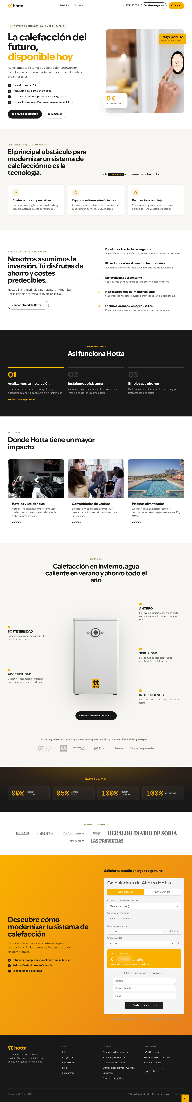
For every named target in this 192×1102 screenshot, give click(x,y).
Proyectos (80, 5)
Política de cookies (161, 1094)
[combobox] (185, 1098)
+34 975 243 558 (153, 1063)
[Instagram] (161, 1071)
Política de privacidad (138, 1094)
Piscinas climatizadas (114, 1063)
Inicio (65, 1052)
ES (185, 1098)
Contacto (176, 5)
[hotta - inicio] (15, 6)
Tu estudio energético (25, 114)
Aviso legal (179, 1094)
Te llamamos (55, 114)
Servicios (64, 5)
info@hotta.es (151, 1052)
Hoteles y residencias (114, 1058)
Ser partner (68, 1073)
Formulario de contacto (157, 1058)
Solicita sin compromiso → (22, 400)
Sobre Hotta (68, 1063)
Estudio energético (154, 5)
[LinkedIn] (147, 1071)
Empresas (108, 1073)
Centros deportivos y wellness (119, 1068)
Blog (64, 1068)
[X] (154, 1071)
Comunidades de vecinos (116, 1052)
